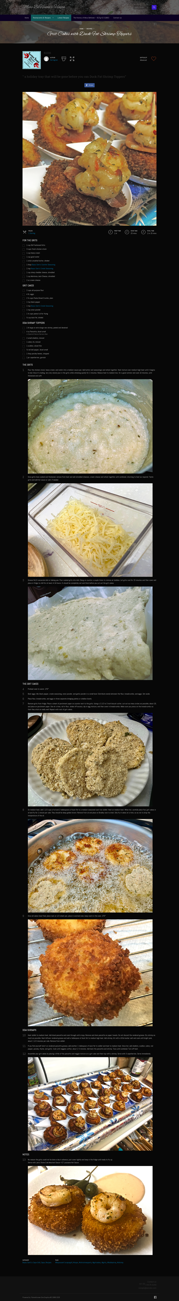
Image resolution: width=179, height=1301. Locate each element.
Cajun (43, 1262)
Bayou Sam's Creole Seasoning (42, 268)
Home (27, 17)
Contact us (117, 17)
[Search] (154, 7)
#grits (104, 1262)
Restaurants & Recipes (42, 17)
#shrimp (120, 1262)
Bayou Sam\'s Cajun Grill (31, 1262)
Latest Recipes (63, 17)
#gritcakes (96, 1262)
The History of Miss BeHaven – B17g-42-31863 (91, 17)
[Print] (64, 58)
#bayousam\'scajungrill (63, 1262)
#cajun (75, 1262)
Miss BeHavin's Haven (44, 7)
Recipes (89, 29)
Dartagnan (54, 60)
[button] (72, 58)
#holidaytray (111, 1262)
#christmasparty (85, 1262)
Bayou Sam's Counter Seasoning (43, 264)
